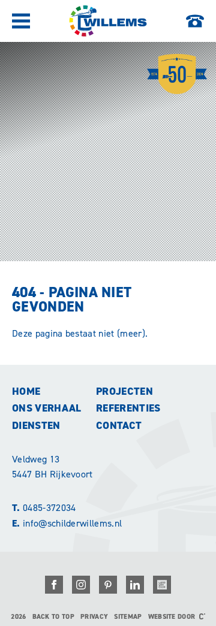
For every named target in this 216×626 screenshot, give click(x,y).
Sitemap (128, 616)
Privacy (94, 616)
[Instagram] (81, 585)
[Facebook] (54, 585)
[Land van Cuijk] (162, 585)
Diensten (36, 425)
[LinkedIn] (135, 585)
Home (26, 391)
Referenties (128, 408)
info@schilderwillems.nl (67, 523)
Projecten (124, 391)
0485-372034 (44, 507)
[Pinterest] (108, 585)
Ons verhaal (47, 408)
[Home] (108, 20)
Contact (119, 425)
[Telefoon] (195, 21)
